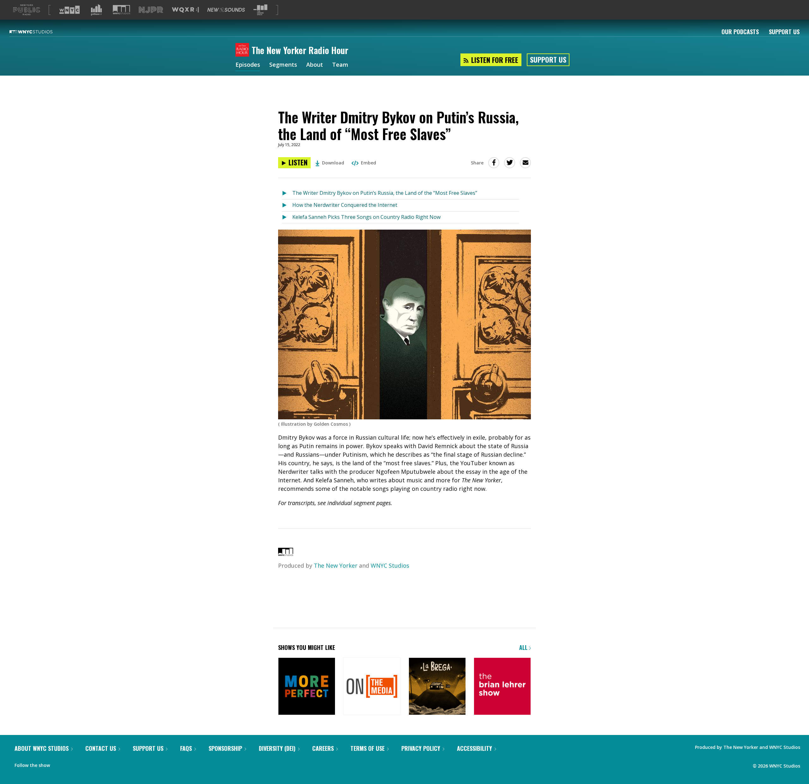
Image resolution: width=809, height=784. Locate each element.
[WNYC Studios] (285, 554)
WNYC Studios (390, 565)
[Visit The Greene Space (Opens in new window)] (260, 9)
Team (340, 65)
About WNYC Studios (42, 748)
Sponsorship (225, 748)
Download (333, 163)
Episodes (247, 65)
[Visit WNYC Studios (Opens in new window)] (121, 9)
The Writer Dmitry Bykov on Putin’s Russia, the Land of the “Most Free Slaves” (384, 192)
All (524, 647)
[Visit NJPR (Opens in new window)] (151, 10)
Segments (283, 65)
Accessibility (474, 748)
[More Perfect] (306, 686)
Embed (368, 163)
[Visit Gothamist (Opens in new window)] (96, 9)
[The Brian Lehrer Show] (502, 686)
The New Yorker (335, 565)
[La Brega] (437, 686)
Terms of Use (367, 748)
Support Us (784, 32)
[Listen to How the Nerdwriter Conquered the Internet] (287, 205)
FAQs (186, 748)
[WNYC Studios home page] (38, 31)
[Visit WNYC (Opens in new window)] (69, 10)
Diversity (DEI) (277, 748)
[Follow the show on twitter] (59, 764)
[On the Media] (371, 686)
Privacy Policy (420, 748)
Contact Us (100, 748)
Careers (323, 748)
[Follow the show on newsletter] (71, 764)
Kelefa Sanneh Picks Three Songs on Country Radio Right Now (366, 216)
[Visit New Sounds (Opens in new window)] (226, 10)
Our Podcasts (740, 32)
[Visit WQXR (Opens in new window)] (185, 10)
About (314, 65)
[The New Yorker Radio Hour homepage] (243, 50)
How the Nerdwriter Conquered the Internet (344, 204)
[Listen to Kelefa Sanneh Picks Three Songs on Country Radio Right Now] (287, 217)
